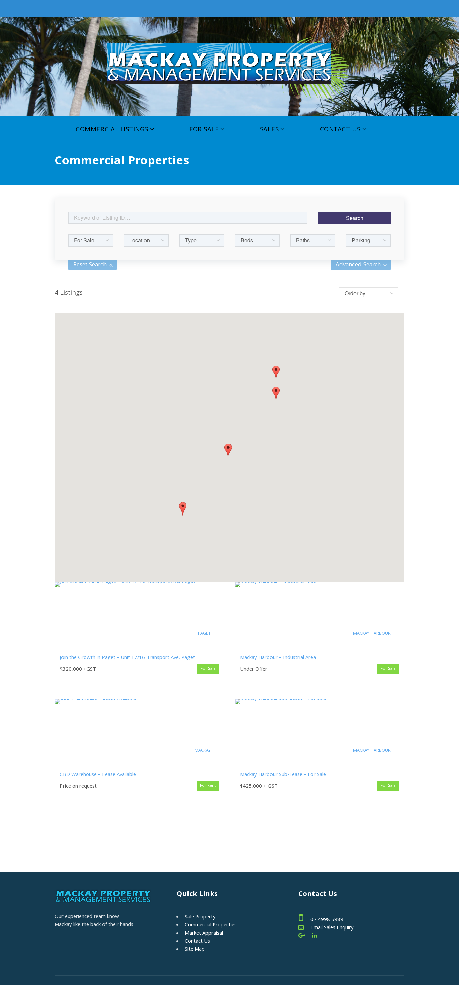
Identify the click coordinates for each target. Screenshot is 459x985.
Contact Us (340, 130)
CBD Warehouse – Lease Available (98, 775)
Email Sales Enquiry (332, 928)
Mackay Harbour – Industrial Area (278, 658)
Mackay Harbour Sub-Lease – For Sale (283, 775)
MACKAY (203, 750)
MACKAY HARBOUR (372, 633)
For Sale (204, 130)
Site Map (195, 949)
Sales (269, 130)
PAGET (204, 633)
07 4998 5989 (326, 920)
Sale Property (200, 917)
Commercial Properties (211, 925)
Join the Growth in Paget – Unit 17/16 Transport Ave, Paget (127, 658)
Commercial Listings (112, 130)
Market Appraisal (204, 933)
